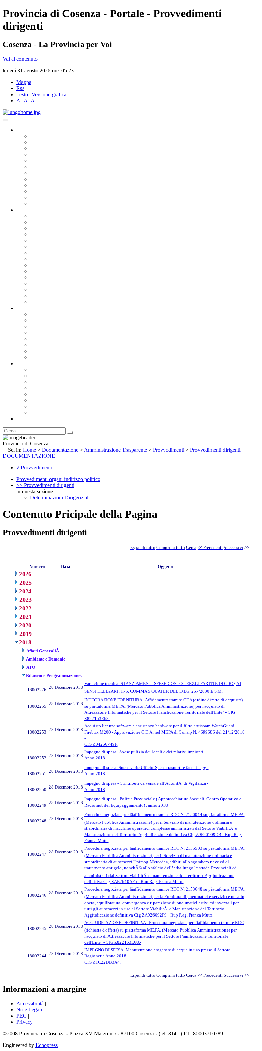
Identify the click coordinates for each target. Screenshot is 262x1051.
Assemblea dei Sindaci (54, 154)
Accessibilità (30, 1003)
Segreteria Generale (51, 296)
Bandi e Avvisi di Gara (54, 320)
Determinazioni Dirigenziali (60, 497)
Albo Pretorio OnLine (53, 314)
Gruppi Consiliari (49, 167)
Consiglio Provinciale (53, 142)
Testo (22, 94)
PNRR (37, 259)
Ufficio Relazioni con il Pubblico (65, 185)
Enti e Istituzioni (47, 412)
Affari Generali (46, 222)
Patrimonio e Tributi (51, 253)
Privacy (24, 1022)
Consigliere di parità (51, 173)
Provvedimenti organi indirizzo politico (58, 479)
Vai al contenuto (20, 59)
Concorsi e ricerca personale (60, 326)
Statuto (37, 351)
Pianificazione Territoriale (57, 271)
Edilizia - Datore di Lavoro (59, 283)
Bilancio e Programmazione (60, 228)
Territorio (40, 394)
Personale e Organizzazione (60, 234)
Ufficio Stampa (46, 191)
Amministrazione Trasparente (61, 339)
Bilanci (37, 333)
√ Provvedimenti (34, 467)
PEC (21, 1016)
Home (29, 450)
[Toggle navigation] (5, 120)
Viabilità (39, 290)
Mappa (23, 82)
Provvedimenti (168, 450)
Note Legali (29, 1009)
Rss (20, 88)
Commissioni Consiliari (55, 161)
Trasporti (39, 265)
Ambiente (40, 277)
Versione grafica (49, 94)
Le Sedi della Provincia (55, 382)
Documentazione (34, 308)
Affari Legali (44, 240)
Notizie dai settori (49, 197)
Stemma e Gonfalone (52, 369)
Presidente (41, 136)
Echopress (46, 1045)
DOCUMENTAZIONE (29, 456)
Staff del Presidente (51, 302)
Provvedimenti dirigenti (215, 450)
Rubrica (24, 419)
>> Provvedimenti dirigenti (45, 485)
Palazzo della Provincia (55, 376)
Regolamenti (43, 357)
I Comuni (40, 400)
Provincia (26, 363)
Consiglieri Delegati (51, 148)
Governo (25, 130)
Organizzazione (33, 210)
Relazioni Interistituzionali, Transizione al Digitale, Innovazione (98, 247)
